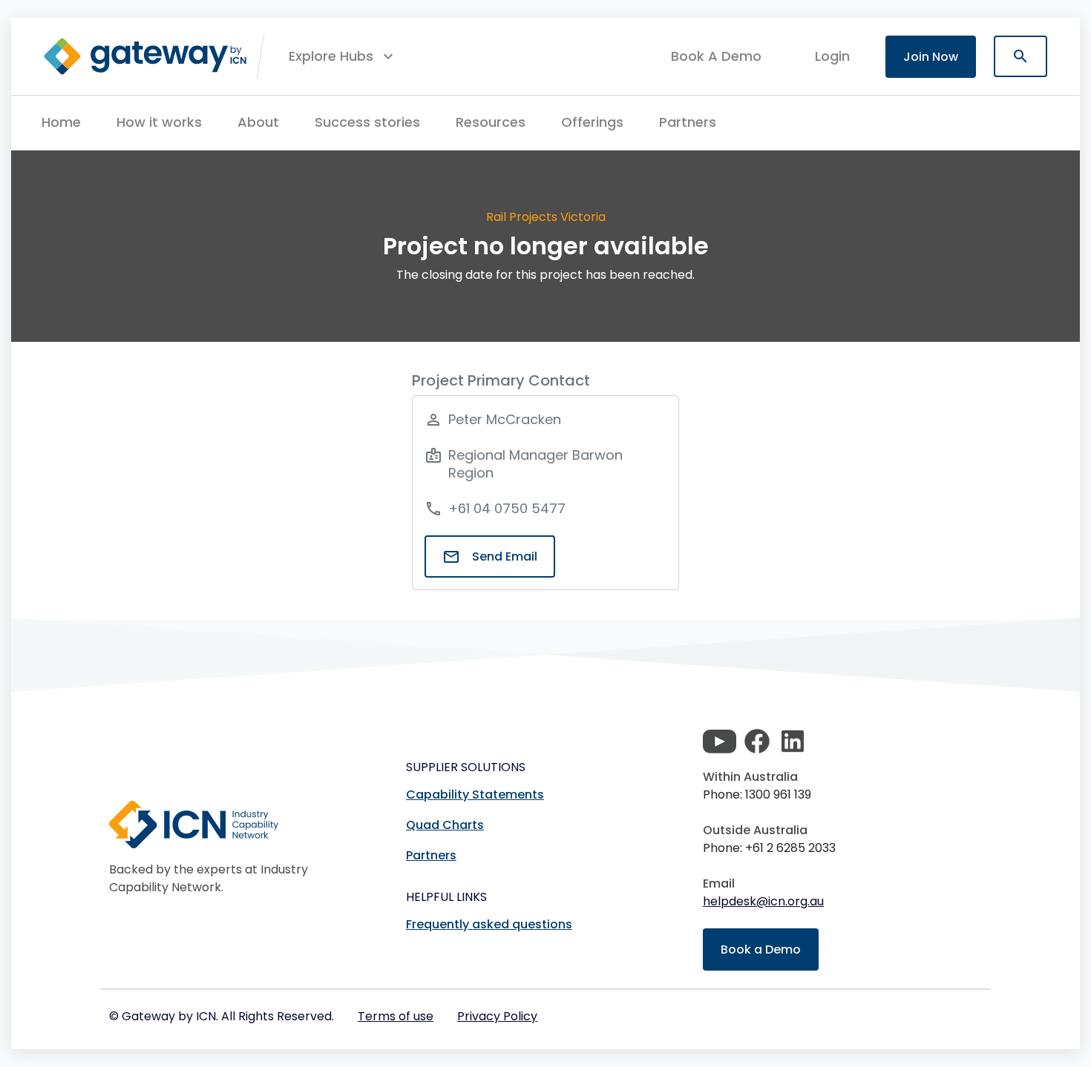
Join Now (930, 56)
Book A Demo (716, 56)
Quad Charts (445, 824)
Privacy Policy (497, 1016)
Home (61, 122)
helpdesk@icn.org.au (763, 901)
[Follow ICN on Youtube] (719, 741)
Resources (490, 122)
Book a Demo (761, 949)
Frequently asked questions (489, 924)
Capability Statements (475, 794)
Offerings (592, 122)
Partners (687, 122)
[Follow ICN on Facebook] (757, 741)
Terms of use (395, 1016)
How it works (159, 122)
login (832, 56)
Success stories (367, 122)
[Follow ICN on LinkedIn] (792, 741)
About (258, 122)
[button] (343, 56)
